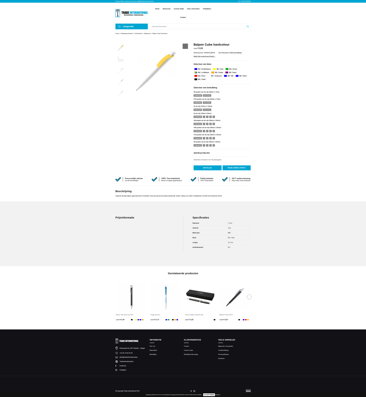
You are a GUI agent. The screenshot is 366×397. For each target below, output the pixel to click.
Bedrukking (153, 354)
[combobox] (197, 26)
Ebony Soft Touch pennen (124, 315)
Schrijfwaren (138, 33)
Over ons (152, 346)
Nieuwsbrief (153, 350)
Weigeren (217, 394)
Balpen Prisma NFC (226, 315)
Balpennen (147, 33)
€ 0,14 (154, 320)
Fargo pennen (155, 315)
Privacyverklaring (223, 354)
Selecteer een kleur (202, 64)
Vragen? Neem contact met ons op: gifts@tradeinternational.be (134, 1)
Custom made (179, 9)
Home (157, 9)
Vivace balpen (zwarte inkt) (194, 315)
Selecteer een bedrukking (205, 87)
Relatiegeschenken (127, 33)
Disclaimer (221, 358)
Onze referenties (193, 9)
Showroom (167, 9)
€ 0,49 (120, 320)
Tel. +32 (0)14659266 (244, 1)
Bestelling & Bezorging (191, 354)
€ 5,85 (189, 320)
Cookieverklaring (223, 350)
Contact (183, 17)
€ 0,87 (223, 320)
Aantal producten (202, 153)
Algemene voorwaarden (225, 346)
